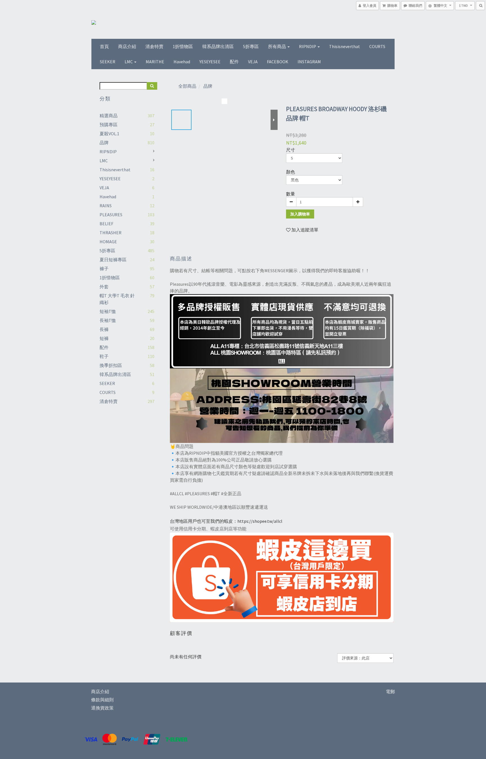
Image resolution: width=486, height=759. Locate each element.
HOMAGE (108, 241)
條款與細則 (102, 699)
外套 (104, 286)
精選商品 (109, 115)
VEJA (253, 61)
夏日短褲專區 (113, 259)
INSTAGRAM (309, 61)
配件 (234, 61)
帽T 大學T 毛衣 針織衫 (117, 299)
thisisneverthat (344, 46)
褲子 (104, 268)
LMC (129, 61)
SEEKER (107, 61)
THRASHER (111, 232)
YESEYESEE (209, 61)
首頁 (104, 46)
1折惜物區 (183, 46)
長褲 (104, 329)
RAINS (106, 205)
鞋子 (104, 356)
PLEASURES (111, 214)
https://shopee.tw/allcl (259, 521)
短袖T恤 (108, 311)
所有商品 (277, 46)
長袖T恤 (108, 320)
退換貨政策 (102, 708)
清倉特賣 (154, 46)
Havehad (182, 61)
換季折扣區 (111, 365)
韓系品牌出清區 (218, 46)
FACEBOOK (277, 61)
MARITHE (155, 61)
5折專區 (251, 46)
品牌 (104, 142)
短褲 (104, 338)
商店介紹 (127, 46)
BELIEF (106, 223)
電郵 (390, 691)
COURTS (377, 46)
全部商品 (187, 86)
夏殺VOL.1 (109, 133)
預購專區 (109, 124)
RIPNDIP (308, 46)
